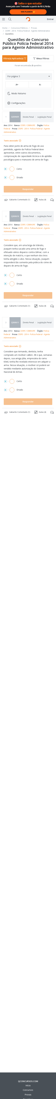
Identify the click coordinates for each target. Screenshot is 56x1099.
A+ (17, 84)
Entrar (50, 19)
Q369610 (15, 216)
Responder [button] (28, 189)
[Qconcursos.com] (28, 19)
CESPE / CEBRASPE (27, 125)
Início (28, 1085)
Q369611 (15, 322)
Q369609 (15, 117)
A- (40, 84)
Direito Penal (28, 117)
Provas (28, 1094)
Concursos (28, 1089)
